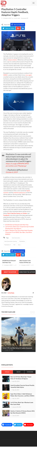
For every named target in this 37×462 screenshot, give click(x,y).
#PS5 (27, 163)
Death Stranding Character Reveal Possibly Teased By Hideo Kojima (22, 386)
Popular (7, 371)
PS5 (14, 244)
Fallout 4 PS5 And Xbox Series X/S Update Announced (17, 348)
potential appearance (19, 192)
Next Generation (16, 238)
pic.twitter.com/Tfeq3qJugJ (16, 166)
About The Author (10, 272)
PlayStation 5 (7, 244)
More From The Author (27, 272)
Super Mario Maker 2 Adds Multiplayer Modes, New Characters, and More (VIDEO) (22, 395)
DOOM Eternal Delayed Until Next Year (17, 224)
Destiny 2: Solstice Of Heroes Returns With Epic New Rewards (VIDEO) (22, 412)
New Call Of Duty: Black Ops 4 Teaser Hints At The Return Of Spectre (20, 377)
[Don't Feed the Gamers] (3, 3)
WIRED (5, 75)
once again (29, 75)
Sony (19, 244)
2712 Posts (11, 293)
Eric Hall (18, 18)
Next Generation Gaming (10, 241)
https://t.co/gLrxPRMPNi (15, 163)
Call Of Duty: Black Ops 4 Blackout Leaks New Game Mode (21, 403)
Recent (18, 371)
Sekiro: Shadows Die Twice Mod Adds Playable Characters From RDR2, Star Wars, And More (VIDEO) (19, 232)
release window (12, 60)
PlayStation (22, 241)
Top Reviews (30, 371)
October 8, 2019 (12, 172)
